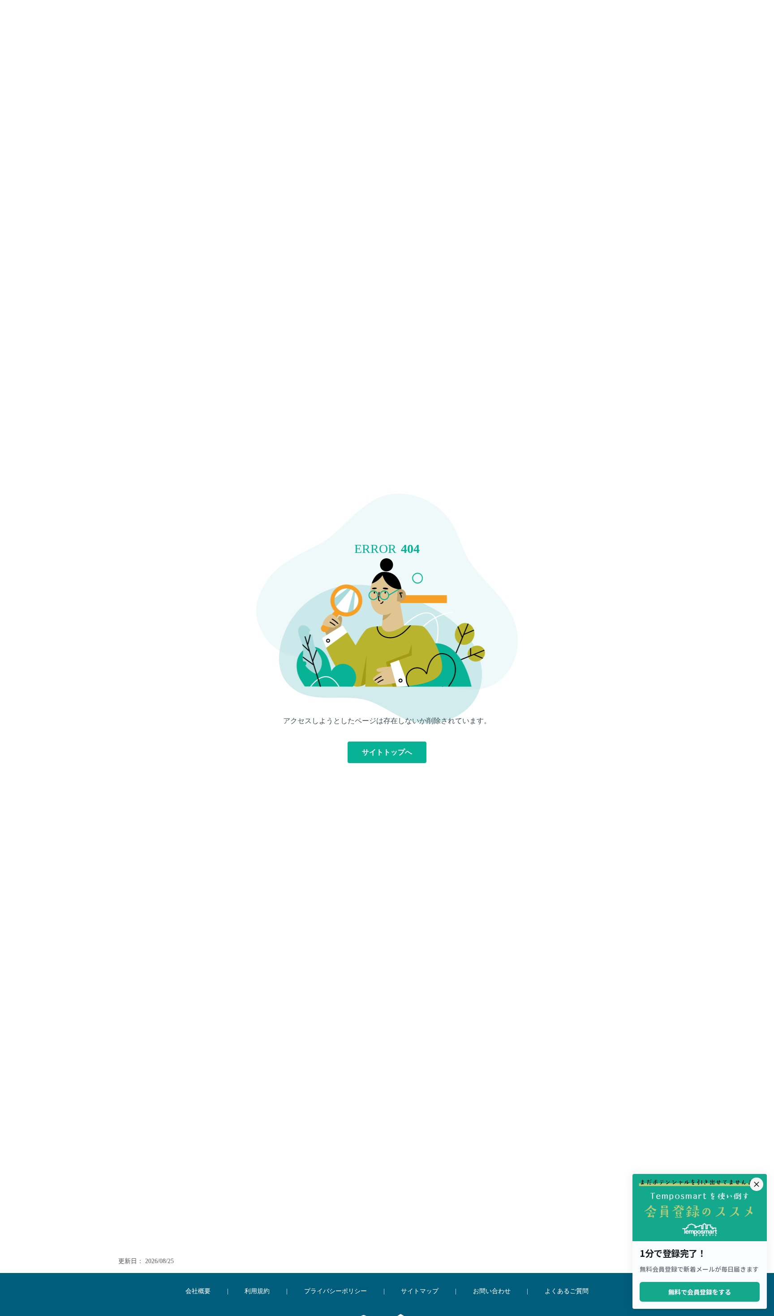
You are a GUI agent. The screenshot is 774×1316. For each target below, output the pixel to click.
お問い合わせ (492, 1291)
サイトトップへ (387, 752)
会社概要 (198, 1291)
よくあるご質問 (567, 1291)
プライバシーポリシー (335, 1291)
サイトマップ (420, 1291)
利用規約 (257, 1291)
